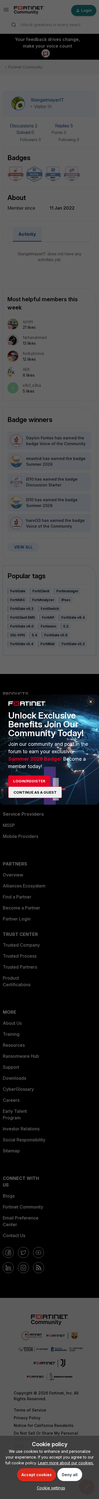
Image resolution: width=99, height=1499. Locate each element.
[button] (49, 1488)
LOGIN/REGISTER (29, 781)
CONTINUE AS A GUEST (35, 792)
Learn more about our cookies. (66, 1462)
